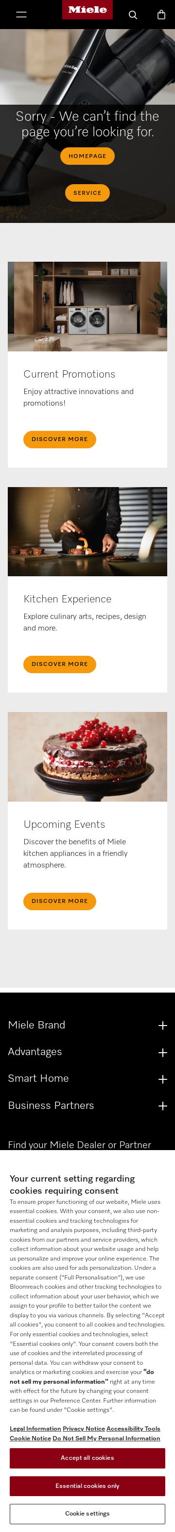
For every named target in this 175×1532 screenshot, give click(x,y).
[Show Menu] (21, 15)
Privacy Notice (84, 1429)
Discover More (60, 439)
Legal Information (35, 1429)
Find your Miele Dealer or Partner (79, 1145)
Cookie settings (87, 1514)
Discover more (60, 901)
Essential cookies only (87, 1486)
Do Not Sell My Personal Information (106, 1439)
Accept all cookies (87, 1458)
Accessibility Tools (133, 1429)
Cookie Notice (30, 1439)
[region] (87, 1341)
